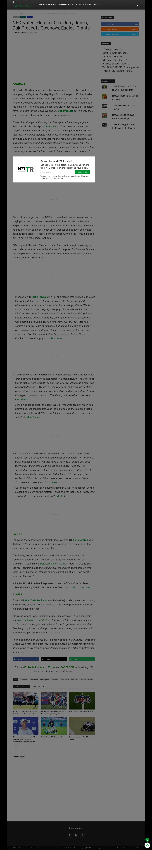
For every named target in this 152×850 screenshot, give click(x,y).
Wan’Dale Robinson (36, 600)
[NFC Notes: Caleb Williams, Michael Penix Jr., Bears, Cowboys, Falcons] (25, 701)
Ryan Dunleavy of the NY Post (33, 620)
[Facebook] (69, 835)
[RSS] (76, 835)
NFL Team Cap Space (113, 60)
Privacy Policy (135, 848)
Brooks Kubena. (82, 587)
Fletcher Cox (80, 540)
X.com (51, 667)
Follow (135, 29)
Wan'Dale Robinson (87, 679)
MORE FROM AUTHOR (40, 687)
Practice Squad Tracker (114, 63)
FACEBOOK (67, 667)
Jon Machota (53, 338)
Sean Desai (74, 679)
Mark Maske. (34, 417)
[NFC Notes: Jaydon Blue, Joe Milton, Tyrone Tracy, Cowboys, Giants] (54, 701)
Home (15, 13)
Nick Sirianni (65, 679)
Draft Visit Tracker (112, 56)
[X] (82, 835)
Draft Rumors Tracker (114, 52)
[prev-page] (14, 746)
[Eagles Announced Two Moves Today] (82, 726)
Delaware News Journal (53, 563)
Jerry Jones (55, 679)
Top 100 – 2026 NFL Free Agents (119, 67)
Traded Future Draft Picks (116, 70)
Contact (52, 5)
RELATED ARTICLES (21, 687)
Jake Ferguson (40, 297)
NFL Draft (93, 5)
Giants (29, 17)
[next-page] (17, 746)
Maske (53, 482)
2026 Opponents (111, 49)
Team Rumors (65, 5)
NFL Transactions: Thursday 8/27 (81, 711)
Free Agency (80, 5)
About (42, 5)
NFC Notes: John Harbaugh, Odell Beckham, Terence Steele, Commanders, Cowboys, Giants (24, 739)
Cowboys (22, 13)
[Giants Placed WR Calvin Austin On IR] (54, 726)
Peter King (52, 126)
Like (136, 24)
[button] (136, 4)
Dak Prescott (65, 110)
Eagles (23, 17)
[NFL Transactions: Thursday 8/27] (82, 701)
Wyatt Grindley (20, 32)
